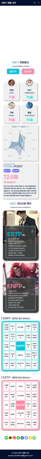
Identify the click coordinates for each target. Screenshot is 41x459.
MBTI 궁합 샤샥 (8, 3)
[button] (34, 3)
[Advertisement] (20, 29)
